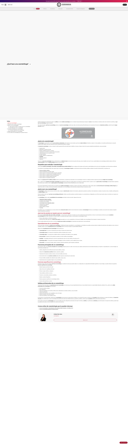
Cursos (36, 8)
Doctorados (60, 8)
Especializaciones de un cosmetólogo (15, 127)
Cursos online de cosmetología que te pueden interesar (17, 132)
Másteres (45, 8)
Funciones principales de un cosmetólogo (14, 128)
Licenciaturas (52, 8)
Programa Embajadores (81, 8)
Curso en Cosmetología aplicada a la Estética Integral (48, 309)
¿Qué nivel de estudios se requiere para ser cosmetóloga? (19, 126)
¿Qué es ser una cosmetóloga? (12, 125)
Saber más (79, 1)
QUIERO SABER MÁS (123, 442)
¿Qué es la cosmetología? (12, 122)
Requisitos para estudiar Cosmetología (14, 124)
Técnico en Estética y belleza (44, 170)
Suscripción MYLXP (69, 8)
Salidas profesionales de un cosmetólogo (14, 131)
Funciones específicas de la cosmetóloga (16, 130)
